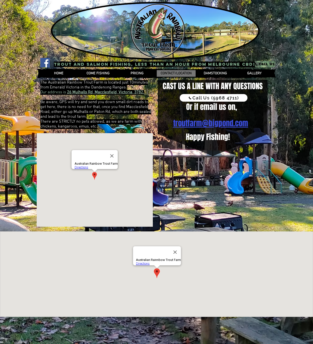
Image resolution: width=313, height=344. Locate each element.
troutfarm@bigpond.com (210, 123)
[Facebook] (45, 62)
